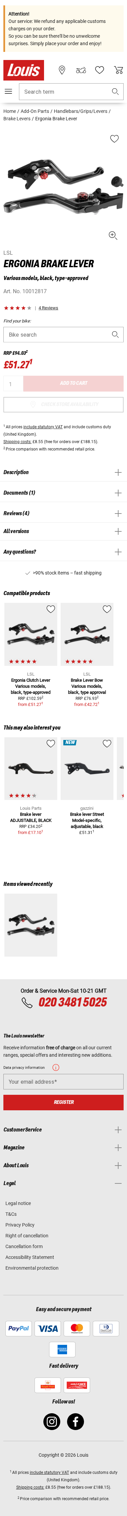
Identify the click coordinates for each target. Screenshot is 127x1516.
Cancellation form (24, 1246)
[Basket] (118, 70)
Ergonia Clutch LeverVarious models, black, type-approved (30, 686)
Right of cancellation (26, 1235)
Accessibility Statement (29, 1257)
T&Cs (11, 1214)
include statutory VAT (43, 427)
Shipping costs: (17, 441)
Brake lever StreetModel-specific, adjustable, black (87, 820)
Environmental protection (32, 1268)
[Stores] (62, 70)
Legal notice (18, 1203)
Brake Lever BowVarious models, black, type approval (87, 686)
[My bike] (81, 70)
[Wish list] (99, 70)
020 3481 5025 (72, 1003)
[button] (115, 92)
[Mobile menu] (8, 91)
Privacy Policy (20, 1225)
